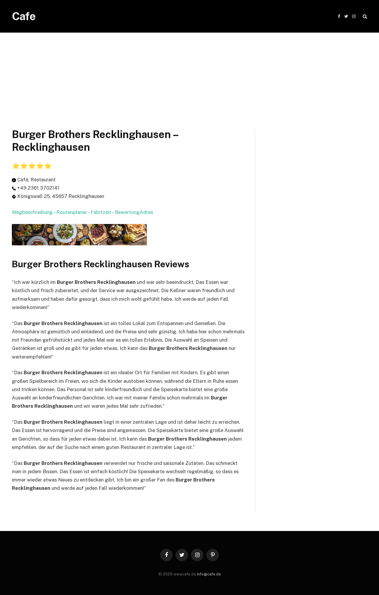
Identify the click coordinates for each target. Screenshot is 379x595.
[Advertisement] (189, 74)
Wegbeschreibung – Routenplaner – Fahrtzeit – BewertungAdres (82, 212)
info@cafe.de (209, 574)
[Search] (364, 16)
